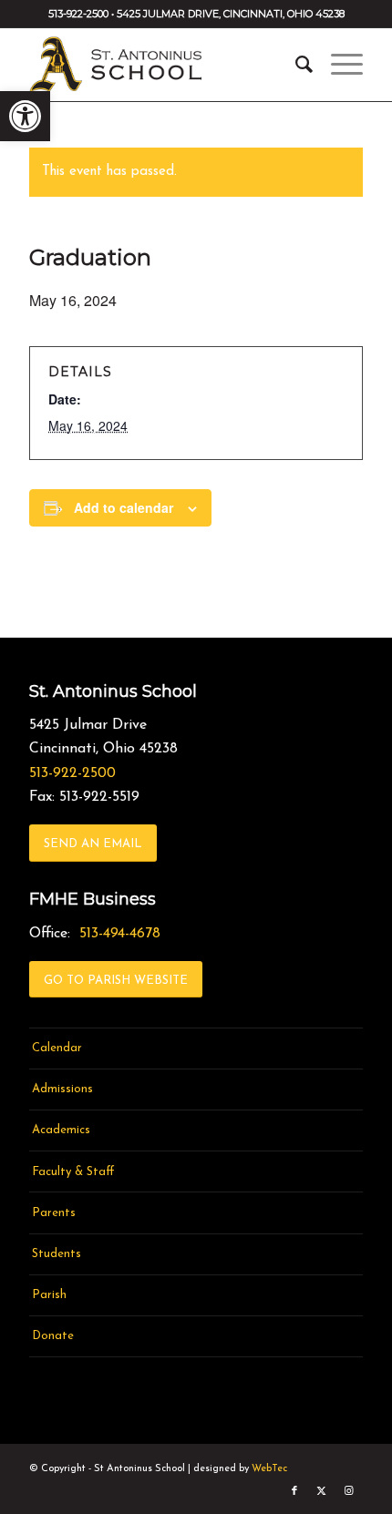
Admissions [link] (62, 1089)
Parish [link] (49, 1295)
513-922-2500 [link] (72, 773)
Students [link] (56, 1254)
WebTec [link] (269, 1469)
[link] (25, 116)
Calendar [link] (57, 1048)
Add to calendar (123, 507)
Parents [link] (54, 1213)
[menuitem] (295, 64)
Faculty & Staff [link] (73, 1172)
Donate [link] (53, 1336)
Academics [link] (61, 1130)
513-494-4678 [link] (119, 933)
